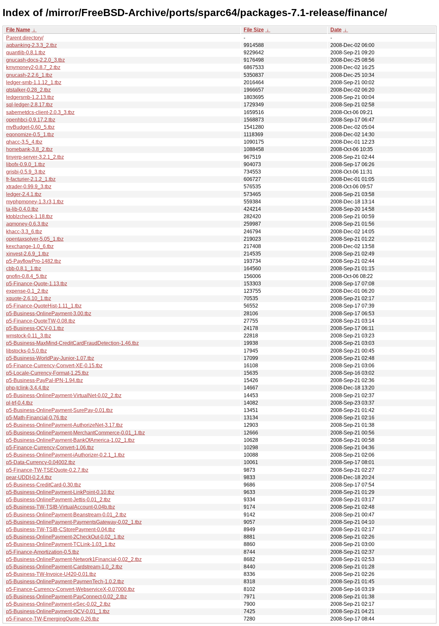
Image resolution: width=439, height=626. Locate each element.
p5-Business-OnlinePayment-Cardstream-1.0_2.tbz (64, 566)
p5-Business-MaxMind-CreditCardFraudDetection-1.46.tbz (72, 343)
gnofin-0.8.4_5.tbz (26, 276)
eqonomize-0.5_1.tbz (30, 134)
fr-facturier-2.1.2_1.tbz (31, 179)
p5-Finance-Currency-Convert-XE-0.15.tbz (54, 365)
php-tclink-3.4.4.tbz (27, 387)
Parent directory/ (24, 37)
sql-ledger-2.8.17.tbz (29, 104)
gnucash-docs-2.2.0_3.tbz (35, 60)
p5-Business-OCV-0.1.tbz (35, 328)
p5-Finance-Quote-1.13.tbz (36, 283)
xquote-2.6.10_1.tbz (28, 298)
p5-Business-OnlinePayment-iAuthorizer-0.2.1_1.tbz (65, 455)
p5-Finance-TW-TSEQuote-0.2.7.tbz (47, 470)
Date (336, 29)
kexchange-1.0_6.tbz (30, 246)
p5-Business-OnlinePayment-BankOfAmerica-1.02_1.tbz (70, 440)
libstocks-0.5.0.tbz (26, 350)
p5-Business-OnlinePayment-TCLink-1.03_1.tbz (60, 544)
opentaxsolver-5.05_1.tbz (35, 239)
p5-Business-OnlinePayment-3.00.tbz (48, 313)
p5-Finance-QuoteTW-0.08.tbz (40, 321)
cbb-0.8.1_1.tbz (23, 268)
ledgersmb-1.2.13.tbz (30, 97)
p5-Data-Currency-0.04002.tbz (40, 462)
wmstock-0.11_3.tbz (28, 335)
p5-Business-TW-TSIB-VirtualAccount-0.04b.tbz (60, 507)
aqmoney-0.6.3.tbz (27, 224)
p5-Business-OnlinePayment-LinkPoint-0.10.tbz (60, 492)
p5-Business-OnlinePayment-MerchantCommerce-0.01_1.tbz (75, 432)
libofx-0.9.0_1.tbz (25, 164)
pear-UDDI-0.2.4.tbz (29, 477)
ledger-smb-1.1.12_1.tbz (33, 82)
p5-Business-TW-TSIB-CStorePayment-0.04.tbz (60, 529)
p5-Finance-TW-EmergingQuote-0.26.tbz (52, 619)
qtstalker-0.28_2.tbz (28, 90)
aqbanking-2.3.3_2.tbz (31, 45)
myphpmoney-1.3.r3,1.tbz (35, 201)
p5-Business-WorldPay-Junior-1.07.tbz (50, 358)
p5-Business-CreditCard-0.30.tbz (43, 484)
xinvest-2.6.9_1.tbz (27, 253)
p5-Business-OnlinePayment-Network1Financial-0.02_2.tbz (74, 559)
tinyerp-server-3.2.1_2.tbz (35, 157)
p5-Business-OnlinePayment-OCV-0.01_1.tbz (58, 611)
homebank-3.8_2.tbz (29, 149)
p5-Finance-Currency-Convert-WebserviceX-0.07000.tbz (70, 589)
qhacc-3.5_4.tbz (24, 142)
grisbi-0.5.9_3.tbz (25, 171)
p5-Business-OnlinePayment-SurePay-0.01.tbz (59, 410)
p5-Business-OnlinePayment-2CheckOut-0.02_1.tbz (65, 537)
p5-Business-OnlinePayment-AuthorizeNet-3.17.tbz (64, 425)
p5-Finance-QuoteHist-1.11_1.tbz (44, 306)
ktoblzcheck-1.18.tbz (29, 216)
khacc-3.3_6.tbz (24, 231)
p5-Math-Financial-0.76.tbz (36, 417)
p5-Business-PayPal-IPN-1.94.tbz (44, 380)
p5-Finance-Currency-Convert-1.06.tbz (50, 447)
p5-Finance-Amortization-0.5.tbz (42, 552)
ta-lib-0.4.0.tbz (22, 209)
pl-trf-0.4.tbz (19, 403)
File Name (18, 29)
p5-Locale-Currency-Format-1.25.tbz (47, 373)
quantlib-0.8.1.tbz (25, 52)
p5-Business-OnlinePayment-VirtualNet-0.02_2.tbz (63, 395)
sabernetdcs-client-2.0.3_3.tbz (40, 112)
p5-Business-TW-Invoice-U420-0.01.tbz (51, 574)
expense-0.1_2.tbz (27, 291)
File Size (254, 29)
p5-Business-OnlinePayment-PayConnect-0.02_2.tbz (66, 596)
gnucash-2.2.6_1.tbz (29, 75)
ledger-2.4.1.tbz (23, 194)
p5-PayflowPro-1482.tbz (33, 261)
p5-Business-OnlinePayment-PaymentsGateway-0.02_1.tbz (74, 522)
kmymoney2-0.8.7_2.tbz (33, 67)
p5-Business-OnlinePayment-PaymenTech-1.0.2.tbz (65, 581)
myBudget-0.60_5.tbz (30, 127)
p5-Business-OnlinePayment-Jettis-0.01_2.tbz (58, 499)
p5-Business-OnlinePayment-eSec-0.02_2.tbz (58, 604)
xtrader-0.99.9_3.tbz (28, 186)
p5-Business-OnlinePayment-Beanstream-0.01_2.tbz (66, 514)
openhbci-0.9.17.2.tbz (30, 119)
